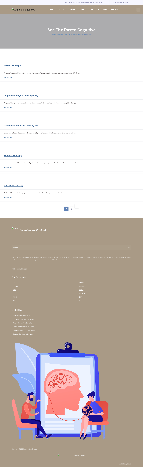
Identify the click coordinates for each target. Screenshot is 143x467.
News (105, 10)
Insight (81, 283)
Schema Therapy (13, 155)
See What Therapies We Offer (23, 319)
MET (80, 301)
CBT (14, 283)
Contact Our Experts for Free (23, 334)
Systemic (82, 293)
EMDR (81, 290)
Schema (15, 286)
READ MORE (8, 78)
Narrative (82, 286)
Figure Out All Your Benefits (22, 323)
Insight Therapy (12, 65)
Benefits (84, 10)
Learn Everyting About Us (21, 316)
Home (52, 10)
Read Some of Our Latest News (24, 330)
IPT (14, 293)
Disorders (95, 10)
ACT (14, 301)
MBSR (15, 297)
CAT (14, 290)
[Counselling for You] (23, 9)
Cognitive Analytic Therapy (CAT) (21, 95)
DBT (80, 297)
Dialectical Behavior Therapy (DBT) (22, 125)
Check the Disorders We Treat (23, 327)
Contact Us (115, 10)
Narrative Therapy (13, 185)
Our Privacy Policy (125, 464)
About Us (61, 10)
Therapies (72, 10)
